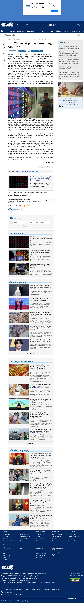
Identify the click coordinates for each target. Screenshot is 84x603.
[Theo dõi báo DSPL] (30, 51)
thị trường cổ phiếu (13, 195)
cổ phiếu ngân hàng (17, 192)
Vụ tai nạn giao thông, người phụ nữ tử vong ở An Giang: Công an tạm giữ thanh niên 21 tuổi (41, 485)
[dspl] (2, 31)
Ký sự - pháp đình (24, 538)
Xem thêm (30, 354)
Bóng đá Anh (39, 557)
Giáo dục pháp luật (57, 549)
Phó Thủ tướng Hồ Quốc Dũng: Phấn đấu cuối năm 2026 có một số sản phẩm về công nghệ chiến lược (69, 75)
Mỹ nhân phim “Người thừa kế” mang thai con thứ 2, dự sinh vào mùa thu (41, 287)
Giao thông (5, 538)
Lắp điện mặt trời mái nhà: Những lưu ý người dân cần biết (69, 47)
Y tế (4, 543)
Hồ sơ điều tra (23, 540)
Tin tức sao (6, 551)
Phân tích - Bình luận (73, 536)
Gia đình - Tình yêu (56, 536)
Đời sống (42, 31)
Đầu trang (71, 598)
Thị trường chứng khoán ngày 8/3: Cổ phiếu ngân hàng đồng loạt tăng (40, 252)
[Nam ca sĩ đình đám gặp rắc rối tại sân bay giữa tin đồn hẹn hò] (19, 345)
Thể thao (5, 559)
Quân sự (70, 538)
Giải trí (4, 553)
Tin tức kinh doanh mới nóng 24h (27, 171)
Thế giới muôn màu (73, 540)
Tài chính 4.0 (39, 536)
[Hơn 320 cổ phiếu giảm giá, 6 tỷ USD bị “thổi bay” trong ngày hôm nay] (18, 182)
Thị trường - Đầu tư (40, 534)
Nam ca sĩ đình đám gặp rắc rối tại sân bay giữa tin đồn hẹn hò (40, 340)
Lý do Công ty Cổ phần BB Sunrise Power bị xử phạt (41, 385)
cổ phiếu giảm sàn (25, 195)
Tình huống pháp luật (25, 536)
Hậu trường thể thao (41, 553)
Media (66, 31)
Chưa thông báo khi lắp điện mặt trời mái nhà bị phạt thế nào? (40, 430)
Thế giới (50, 31)
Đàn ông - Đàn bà (56, 543)
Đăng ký (55, 11)
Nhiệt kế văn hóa (7, 557)
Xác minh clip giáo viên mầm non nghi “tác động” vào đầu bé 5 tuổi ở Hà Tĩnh (41, 327)
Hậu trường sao (7, 555)
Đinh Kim (12, 51)
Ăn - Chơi (54, 538)
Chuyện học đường (56, 552)
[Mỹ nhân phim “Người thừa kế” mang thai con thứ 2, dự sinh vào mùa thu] (19, 290)
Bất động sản (39, 543)
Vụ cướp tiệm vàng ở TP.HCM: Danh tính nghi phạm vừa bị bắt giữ (40, 471)
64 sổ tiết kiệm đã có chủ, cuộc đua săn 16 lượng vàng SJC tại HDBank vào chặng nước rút (69, 61)
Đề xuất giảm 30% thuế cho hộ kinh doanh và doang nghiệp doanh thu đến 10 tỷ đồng (70, 104)
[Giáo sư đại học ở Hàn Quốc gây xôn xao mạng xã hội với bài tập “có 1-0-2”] (19, 317)
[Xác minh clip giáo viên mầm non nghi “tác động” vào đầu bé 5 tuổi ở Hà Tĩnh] (19, 331)
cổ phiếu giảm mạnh (40, 192)
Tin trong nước (6, 534)
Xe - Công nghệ (39, 538)
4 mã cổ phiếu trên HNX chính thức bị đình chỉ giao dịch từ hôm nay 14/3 (41, 265)
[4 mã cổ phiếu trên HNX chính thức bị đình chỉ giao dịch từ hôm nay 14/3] (19, 269)
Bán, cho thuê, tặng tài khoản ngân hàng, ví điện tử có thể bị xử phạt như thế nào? (41, 414)
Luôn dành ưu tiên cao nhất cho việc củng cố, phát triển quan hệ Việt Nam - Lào (40, 455)
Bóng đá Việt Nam (40, 555)
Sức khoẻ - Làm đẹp (57, 534)
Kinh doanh (32, 31)
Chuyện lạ (54, 540)
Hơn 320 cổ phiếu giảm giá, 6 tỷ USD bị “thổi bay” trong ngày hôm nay (40, 179)
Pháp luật (21, 31)
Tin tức (12, 31)
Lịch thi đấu (38, 551)
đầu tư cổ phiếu (28, 192)
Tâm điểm (5, 536)
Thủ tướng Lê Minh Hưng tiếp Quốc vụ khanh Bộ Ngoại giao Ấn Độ (40, 501)
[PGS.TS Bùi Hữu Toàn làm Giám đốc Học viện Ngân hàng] (19, 304)
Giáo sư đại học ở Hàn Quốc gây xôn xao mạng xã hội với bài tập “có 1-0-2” (40, 314)
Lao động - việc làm (8, 540)
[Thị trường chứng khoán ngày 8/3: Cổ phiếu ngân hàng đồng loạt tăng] (19, 255)
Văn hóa (59, 31)
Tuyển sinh (54, 555)
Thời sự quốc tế (72, 534)
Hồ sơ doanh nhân (40, 540)
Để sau (47, 11)
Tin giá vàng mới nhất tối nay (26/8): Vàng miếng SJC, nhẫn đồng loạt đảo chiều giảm (39, 366)
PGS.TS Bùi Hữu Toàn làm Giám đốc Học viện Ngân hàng (40, 300)
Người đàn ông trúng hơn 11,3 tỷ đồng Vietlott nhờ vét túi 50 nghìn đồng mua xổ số (41, 401)
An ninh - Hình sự (24, 534)
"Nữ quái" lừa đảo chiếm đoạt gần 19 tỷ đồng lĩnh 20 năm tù (41, 516)
